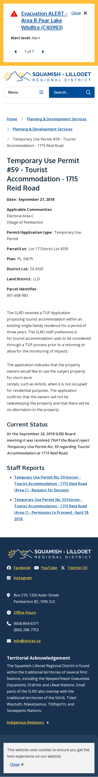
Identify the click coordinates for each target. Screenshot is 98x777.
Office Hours (25, 612)
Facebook (22, 567)
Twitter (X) (78, 567)
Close (15, 764)
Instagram (23, 577)
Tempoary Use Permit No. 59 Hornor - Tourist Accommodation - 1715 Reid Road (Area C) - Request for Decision (50, 484)
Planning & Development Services (57, 119)
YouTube (49, 567)
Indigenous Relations (25, 722)
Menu (13, 92)
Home (12, 119)
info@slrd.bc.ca (27, 640)
